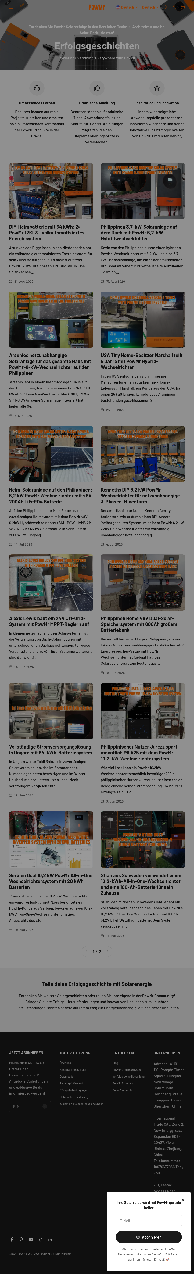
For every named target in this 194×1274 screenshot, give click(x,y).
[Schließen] (183, 1200)
